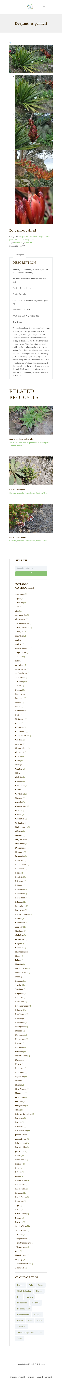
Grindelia (19, 948)
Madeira (18, 1031)
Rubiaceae (19, 1201)
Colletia (18, 777)
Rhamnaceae (20, 1185)
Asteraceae (19, 677)
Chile (17, 761)
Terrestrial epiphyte (23, 1243)
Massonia (19, 1047)
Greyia (18, 943)
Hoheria (18, 964)
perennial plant (23, 1309)
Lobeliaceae (20, 1014)
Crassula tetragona (17, 490)
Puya (17, 1168)
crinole (18, 810)
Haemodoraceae (21, 952)
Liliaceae (19, 1010)
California (19, 727)
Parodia (18, 1122)
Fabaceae (19, 902)
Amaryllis (19, 632)
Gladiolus (19, 931)
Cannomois (19, 752)
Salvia (17, 1210)
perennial (36, 1303)
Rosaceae (19, 1193)
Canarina (18, 740)
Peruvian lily (20, 1147)
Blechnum (19, 698)
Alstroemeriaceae (22, 623)
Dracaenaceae (20, 848)
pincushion (19, 1151)
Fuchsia (18, 919)
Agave (17, 598)
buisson (20, 1285)
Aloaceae (13, 442)
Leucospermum (21, 1006)
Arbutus (18, 657)
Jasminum (19, 989)
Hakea (17, 956)
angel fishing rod (22, 648)
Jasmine (18, 985)
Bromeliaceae (20, 711)
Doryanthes (23, 236)
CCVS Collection (24, 1291)
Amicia (18, 640)
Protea (17, 1155)
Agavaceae (19, 594)
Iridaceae (19, 981)
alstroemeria (20, 619)
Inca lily (18, 977)
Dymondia (19, 856)
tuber (17, 1251)
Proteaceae (19, 1160)
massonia (19, 1052)
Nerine (18, 1085)
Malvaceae (19, 1035)
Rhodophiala (20, 1189)
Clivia (17, 773)
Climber (18, 769)
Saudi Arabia (20, 1214)
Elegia (17, 873)
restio (17, 1176)
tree (40, 1332)
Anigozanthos (20, 652)
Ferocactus (19, 910)
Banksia (18, 690)
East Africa (19, 860)
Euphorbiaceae (21, 898)
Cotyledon (19, 794)
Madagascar (45, 442)
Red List (37, 1315)
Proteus (18, 1164)
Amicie (18, 644)
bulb (31, 1285)
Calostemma (20, 731)
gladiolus (19, 935)
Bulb (17, 715)
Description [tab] (19, 255)
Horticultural (20, 968)
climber (39, 1291)
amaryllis (19, 636)
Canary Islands (21, 748)
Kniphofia (19, 993)
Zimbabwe (19, 1268)
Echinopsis (19, 869)
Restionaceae (20, 1180)
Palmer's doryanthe (25, 240)
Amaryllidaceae (21, 627)
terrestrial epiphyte (25, 1332)
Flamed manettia (22, 914)
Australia (33, 236)
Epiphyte (19, 877)
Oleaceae (18, 1101)
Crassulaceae (30, 493)
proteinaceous (23, 1315)
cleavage (18, 765)
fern (19, 1297)
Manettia (18, 1043)
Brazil (17, 706)
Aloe (20, 442)
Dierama (18, 835)
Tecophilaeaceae (21, 1239)
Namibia (18, 1081)
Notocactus (19, 1093)
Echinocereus (20, 864)
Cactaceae (19, 719)
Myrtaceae (19, 1076)
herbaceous (18, 243)
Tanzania (18, 1234)
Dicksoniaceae (21, 827)
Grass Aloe (19, 939)
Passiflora (19, 1126)
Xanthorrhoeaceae (16, 445)
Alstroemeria (20, 615)
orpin (17, 1110)
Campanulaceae (21, 736)
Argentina (19, 665)
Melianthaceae (21, 1056)
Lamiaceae (19, 1002)
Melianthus (19, 1060)
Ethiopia (18, 885)
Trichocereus (20, 1247)
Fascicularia (20, 906)
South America (21, 1230)
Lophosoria (20, 1022)
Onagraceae (20, 1106)
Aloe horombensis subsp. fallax (21, 439)
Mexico (18, 1064)
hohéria (18, 960)
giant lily (13, 240)
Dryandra (19, 852)
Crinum (18, 815)
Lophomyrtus (20, 1018)
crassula (20, 493)
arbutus (18, 661)
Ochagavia (19, 1097)
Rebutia (18, 1172)
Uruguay (18, 1259)
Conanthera (20, 785)
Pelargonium (20, 1143)
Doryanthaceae (44, 236)
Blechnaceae (20, 694)
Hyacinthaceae (21, 973)
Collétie (18, 781)
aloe (24, 442)
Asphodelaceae (33, 442)
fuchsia (29, 1297)
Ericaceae (19, 881)
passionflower (21, 1139)
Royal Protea (20, 1197)
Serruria (18, 1222)
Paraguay (19, 1118)
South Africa (41, 493)
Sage (17, 1205)
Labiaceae (19, 998)
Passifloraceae (21, 1131)
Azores (18, 686)
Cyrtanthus (19, 823)
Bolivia (18, 702)
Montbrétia (19, 1072)
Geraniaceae (20, 923)
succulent (28, 243)
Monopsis (19, 1068)
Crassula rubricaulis (17, 537)
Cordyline (19, 790)
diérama (18, 831)
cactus (17, 723)
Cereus (18, 756)
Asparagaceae (20, 669)
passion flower (21, 1135)
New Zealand (20, 1089)
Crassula (12, 493)
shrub (30, 1321)
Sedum (18, 1218)
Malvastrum (20, 1039)
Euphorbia (19, 889)
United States (20, 1255)
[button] (10, 43)
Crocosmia (19, 819)
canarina (18, 744)
